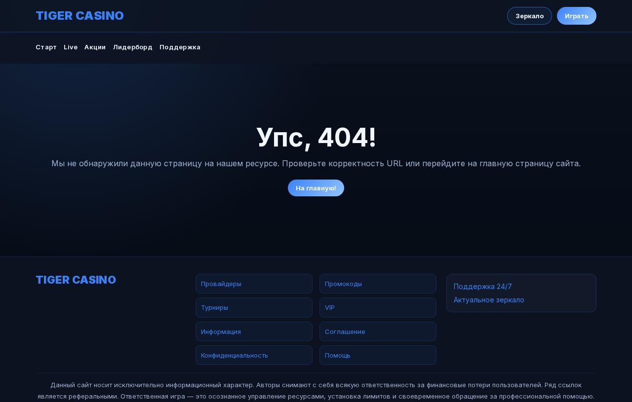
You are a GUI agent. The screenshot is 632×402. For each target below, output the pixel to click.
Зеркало (529, 16)
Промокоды (343, 284)
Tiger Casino (80, 15)
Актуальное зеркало (489, 299)
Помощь (338, 355)
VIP (330, 307)
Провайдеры (221, 284)
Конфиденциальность (234, 355)
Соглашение (345, 331)
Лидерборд (133, 47)
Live (71, 47)
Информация (221, 331)
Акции (95, 47)
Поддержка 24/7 (483, 286)
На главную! (316, 188)
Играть (577, 16)
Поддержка (179, 47)
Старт (46, 47)
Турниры (214, 307)
